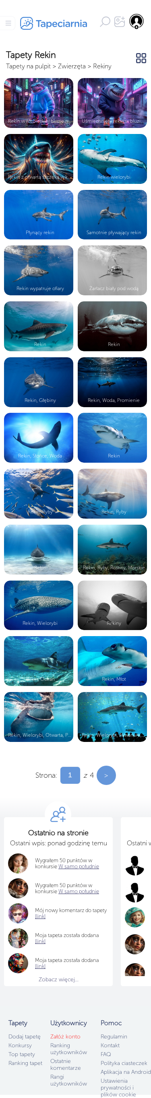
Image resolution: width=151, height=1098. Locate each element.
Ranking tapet (25, 1063)
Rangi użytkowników (68, 1080)
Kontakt (110, 1045)
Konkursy (20, 1045)
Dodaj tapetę (24, 1036)
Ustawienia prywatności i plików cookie (118, 1087)
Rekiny (102, 66)
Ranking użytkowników (68, 1049)
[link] (40, 941)
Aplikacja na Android (126, 1072)
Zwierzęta (72, 66)
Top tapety (21, 1054)
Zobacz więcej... (59, 979)
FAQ (106, 1054)
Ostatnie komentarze (65, 1064)
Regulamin (114, 1036)
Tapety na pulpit (28, 66)
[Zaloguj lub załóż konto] (137, 21)
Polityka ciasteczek (124, 1063)
